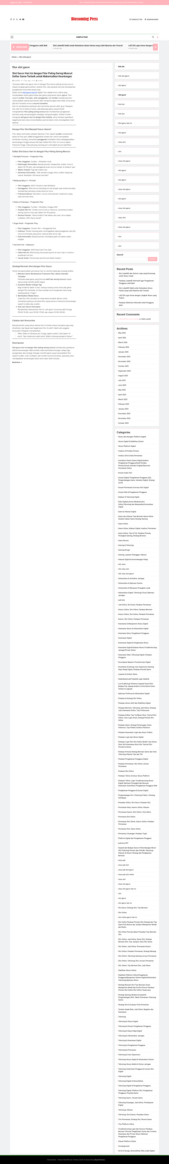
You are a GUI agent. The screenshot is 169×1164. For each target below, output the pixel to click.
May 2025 (122, 390)
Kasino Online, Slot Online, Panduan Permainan (136, 614)
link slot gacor (123, 76)
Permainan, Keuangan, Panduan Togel (132, 834)
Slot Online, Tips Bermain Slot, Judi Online (134, 965)
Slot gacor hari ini (125, 123)
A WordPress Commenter (128, 319)
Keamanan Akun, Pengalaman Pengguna (133, 633)
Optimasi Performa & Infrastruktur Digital (134, 694)
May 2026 (122, 333)
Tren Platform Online (126, 1124)
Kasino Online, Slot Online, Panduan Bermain (135, 610)
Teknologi (122, 1017)
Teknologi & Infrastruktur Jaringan (131, 1036)
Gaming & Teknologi (126, 545)
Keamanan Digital (125, 638)
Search (120, 254)
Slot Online (122, 913)
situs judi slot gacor (126, 870)
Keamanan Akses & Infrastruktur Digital (133, 629)
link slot (121, 104)
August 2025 (123, 376)
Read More (16, 362)
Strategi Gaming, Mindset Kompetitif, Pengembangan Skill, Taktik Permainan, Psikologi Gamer (137, 997)
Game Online (123, 524)
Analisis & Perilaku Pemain (128, 451)
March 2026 (122, 342)
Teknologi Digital (124, 1076)
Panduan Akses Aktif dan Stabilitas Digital (134, 703)
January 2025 (123, 409)
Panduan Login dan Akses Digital (130, 737)
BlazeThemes (100, 1160)
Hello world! (146, 319)
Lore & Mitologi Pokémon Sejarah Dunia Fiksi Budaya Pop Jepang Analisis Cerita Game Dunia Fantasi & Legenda (136, 686)
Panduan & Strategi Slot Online (130, 698)
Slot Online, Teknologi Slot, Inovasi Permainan (136, 961)
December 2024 (124, 414)
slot (119, 151)
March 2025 (122, 399)
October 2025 (123, 366)
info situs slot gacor (126, 574)
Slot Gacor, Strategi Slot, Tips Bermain (133, 908)
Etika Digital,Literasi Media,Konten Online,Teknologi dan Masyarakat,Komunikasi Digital (135, 504)
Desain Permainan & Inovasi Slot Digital (133, 487)
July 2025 (122, 380)
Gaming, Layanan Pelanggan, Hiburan (132, 555)
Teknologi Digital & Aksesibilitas (130, 1081)
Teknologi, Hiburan (125, 1110)
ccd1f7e (17, 80)
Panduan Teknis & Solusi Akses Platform (134, 776)
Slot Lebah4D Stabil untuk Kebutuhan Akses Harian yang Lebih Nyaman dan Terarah (59, 45)
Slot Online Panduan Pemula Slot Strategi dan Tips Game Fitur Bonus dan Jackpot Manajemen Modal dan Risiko (137, 924)
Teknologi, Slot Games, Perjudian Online (133, 1115)
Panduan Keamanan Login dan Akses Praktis (135, 732)
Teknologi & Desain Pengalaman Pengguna (134, 1026)
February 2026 (123, 347)
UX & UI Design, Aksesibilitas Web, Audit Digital (136, 1151)
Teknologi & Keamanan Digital (129, 1040)
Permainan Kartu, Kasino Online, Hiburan (133, 807)
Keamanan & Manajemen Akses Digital (133, 624)
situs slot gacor (124, 161)
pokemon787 (123, 843)
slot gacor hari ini (30, 92)
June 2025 (122, 385)
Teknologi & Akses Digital (128, 1021)
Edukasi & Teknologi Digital (128, 497)
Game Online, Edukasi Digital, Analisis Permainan (137, 528)
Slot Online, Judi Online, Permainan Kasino (134, 946)
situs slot (122, 142)
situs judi (121, 860)
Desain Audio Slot (125, 473)
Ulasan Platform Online (127, 1141)
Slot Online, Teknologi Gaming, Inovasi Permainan (137, 956)
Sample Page (82, 37)
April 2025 (122, 395)
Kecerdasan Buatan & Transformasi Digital (134, 662)
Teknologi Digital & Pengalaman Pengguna (134, 1086)
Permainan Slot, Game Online (129, 829)
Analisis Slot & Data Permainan (130, 456)
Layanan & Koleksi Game (127, 674)
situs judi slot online (126, 874)
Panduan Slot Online (126, 771)
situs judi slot (123, 865)
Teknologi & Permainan (127, 1050)
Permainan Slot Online (126, 817)
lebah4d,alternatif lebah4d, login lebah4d (133, 679)
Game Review (123, 541)
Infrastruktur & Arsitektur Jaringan (131, 578)
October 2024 (123, 423)
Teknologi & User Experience (129, 1055)
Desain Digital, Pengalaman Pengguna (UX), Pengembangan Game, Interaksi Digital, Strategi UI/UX (136, 480)
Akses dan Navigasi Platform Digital (132, 437)
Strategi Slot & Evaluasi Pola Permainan (133, 1005)
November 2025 (124, 361)
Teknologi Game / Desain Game (130, 1098)
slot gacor (122, 85)
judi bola (121, 600)
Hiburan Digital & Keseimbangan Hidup (133, 559)
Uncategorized (123, 1146)
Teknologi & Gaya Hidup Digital (130, 1031)
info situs (122, 564)
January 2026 (123, 352)
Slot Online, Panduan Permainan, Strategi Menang (137, 951)
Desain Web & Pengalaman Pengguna (132, 492)
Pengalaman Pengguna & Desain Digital (133, 790)
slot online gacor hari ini (127, 917)
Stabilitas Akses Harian (127, 970)
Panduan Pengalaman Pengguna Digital (133, 759)
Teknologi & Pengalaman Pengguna (131, 1045)
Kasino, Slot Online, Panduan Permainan (133, 619)
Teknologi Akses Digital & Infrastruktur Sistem (136, 1059)
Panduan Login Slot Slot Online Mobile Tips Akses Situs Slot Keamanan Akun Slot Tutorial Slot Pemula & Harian (137, 744)
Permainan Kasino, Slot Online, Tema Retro (134, 812)
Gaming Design (124, 550)
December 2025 (124, 357)
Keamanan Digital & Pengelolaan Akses (133, 643)
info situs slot (123, 569)
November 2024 (124, 418)
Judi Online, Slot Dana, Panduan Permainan (134, 605)
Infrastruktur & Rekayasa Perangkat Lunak (134, 588)
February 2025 (123, 404)
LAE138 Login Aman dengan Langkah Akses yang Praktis (121, 2)
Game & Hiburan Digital (127, 512)
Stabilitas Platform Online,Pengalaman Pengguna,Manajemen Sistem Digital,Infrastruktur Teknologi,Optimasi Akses (137, 977)
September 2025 (124, 371)
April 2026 (122, 338)
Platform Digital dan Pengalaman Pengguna (134, 838)
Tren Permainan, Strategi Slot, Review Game (135, 1119)
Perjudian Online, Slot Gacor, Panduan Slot (134, 803)
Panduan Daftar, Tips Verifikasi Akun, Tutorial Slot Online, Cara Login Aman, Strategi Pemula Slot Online (137, 717)
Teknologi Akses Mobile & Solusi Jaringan (134, 1064)
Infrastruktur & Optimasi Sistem (130, 583)
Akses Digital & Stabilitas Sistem (131, 441)
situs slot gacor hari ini (127, 889)
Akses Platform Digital (127, 446)
